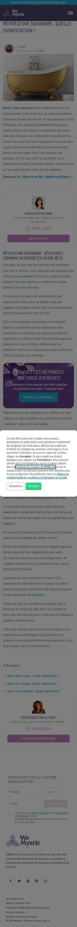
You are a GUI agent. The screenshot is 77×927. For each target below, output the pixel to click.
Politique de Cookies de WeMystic (35, 467)
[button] (16, 486)
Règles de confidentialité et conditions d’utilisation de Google (38, 475)
